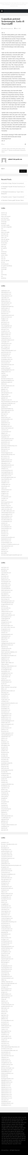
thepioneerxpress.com (7, 590)
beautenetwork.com (6, 539)
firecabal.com (4, 451)
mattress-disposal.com (7, 981)
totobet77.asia (4, 1075)
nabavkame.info (5, 819)
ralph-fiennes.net (5, 685)
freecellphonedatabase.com (8, 874)
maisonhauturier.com (6, 479)
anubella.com (4, 535)
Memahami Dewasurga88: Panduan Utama (12, 200)
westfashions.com (5, 705)
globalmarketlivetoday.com (8, 454)
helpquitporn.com (5, 463)
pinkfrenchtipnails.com (7, 948)
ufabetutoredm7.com (6, 1096)
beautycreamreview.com (7, 428)
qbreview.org (4, 606)
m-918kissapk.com (6, 817)
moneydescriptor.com (6, 928)
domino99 (3, 221)
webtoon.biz (4, 935)
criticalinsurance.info (6, 648)
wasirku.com (4, 738)
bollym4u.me (4, 807)
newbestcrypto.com (6, 907)
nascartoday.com (5, 486)
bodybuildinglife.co (6, 985)
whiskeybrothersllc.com (7, 1103)
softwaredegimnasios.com (7, 512)
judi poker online (5, 220)
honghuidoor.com (5, 629)
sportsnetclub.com (6, 906)
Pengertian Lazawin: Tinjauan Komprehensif (13, 197)
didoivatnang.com (5, 435)
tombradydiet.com (6, 354)
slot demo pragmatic (6, 227)
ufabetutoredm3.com (6, 1094)
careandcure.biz (5, 1027)
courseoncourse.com (6, 856)
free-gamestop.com (6, 879)
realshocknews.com (6, 990)
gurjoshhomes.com (6, 352)
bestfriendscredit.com (6, 382)
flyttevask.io (4, 812)
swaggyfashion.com (6, 715)
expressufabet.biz (5, 586)
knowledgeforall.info (6, 669)
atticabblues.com (5, 424)
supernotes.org (5, 1002)
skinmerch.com (5, 329)
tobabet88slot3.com (6, 1071)
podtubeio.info (5, 775)
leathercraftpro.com (6, 1036)
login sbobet (9, 1142)
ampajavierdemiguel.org (7, 306)
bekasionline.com (5, 579)
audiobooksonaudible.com (8, 537)
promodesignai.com (6, 526)
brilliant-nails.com (5, 722)
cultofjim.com (4, 320)
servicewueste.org (5, 608)
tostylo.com (4, 902)
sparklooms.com (5, 1066)
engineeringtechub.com (7, 958)
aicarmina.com (4, 313)
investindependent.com (7, 474)
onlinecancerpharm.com (7, 978)
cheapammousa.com (6, 399)
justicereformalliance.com (7, 340)
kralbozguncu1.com (6, 475)
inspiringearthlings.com (7, 472)
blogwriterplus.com (6, 849)
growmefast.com (5, 974)
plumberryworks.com (6, 1048)
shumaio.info (4, 780)
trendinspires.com (5, 710)
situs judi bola (4, 241)
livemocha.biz (4, 796)
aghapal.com (4, 389)
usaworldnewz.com (6, 294)
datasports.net (4, 955)
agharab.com (4, 398)
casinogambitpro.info (6, 853)
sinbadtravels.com (5, 881)
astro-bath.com (5, 387)
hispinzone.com (5, 623)
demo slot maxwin (5, 216)
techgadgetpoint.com (6, 965)
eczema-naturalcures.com (7, 385)
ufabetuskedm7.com (6, 1092)
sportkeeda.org (5, 1024)
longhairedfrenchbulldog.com (8, 921)
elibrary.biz (4, 384)
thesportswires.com (6, 937)
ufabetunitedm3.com (6, 1089)
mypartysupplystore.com (7, 315)
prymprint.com (5, 1022)
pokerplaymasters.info (6, 854)
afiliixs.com (4, 415)
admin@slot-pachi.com (8, 28)
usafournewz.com (5, 299)
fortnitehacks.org (5, 786)
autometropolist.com (6, 426)
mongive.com (4, 641)
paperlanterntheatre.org (7, 408)
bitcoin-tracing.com (6, 540)
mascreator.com (5, 481)
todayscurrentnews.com (7, 1073)
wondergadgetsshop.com (7, 369)
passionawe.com (5, 1045)
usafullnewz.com (5, 290)
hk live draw (4, 242)
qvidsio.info (4, 778)
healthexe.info (4, 749)
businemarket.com (5, 925)
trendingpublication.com (7, 1078)
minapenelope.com (6, 338)
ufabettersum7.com (6, 1084)
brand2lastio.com (5, 671)
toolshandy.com (5, 706)
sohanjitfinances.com (6, 1062)
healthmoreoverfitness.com (8, 615)
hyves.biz (3, 800)
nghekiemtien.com (5, 736)
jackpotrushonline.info (6, 870)
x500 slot (23, 1122)
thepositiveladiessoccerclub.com (9, 401)
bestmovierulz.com (6, 333)
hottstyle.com (4, 468)
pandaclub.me (4, 810)
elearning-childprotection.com (9, 666)
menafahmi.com (5, 482)
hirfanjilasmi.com (5, 1032)
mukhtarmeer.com (5, 484)
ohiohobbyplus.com (6, 343)
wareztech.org (4, 884)
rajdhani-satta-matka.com (7, 662)
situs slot (4, 1120)
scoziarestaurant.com (6, 521)
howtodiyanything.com (7, 470)
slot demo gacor (16, 1120)
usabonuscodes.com (6, 509)
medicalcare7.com (5, 636)
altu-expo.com (5, 391)
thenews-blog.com (6, 505)
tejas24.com (4, 740)
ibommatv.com (5, 576)
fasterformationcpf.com (7, 893)
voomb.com (4, 964)
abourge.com (4, 414)
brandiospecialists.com (7, 634)
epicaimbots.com (5, 442)
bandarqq (3, 223)
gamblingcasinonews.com (7, 601)
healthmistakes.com (6, 994)
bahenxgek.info (5, 862)
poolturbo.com (5, 742)
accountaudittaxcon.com (7, 1020)
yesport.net (4, 900)
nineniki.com (4, 632)
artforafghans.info (5, 745)
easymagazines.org (6, 1031)
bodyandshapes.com (6, 542)
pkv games (4, 248)
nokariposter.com (5, 650)
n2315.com (4, 678)
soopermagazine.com (6, 514)
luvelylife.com (4, 696)
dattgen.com (4, 433)
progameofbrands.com (7, 604)
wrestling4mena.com (6, 667)
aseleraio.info (4, 1011)
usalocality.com (5, 297)
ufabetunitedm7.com (6, 1091)
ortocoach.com (5, 1043)
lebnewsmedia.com (6, 361)
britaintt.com (4, 549)
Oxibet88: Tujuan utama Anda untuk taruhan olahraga (13, 148)
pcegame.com (5, 493)
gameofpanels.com (6, 653)
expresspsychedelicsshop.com (9, 445)
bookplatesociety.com (6, 359)
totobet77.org (4, 1076)
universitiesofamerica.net (7, 602)
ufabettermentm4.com (6, 1082)
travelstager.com (5, 708)
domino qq (4, 212)
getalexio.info (4, 1018)
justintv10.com (4, 729)
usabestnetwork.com (6, 886)
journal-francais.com (6, 727)
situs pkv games (5, 239)
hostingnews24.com (6, 466)
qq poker (17, 1134)
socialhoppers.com (6, 675)
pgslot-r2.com (4, 495)
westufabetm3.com (6, 1101)
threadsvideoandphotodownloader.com (11, 865)
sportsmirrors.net (5, 953)
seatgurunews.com (6, 371)
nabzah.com (4, 639)
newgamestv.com (5, 950)
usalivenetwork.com (6, 869)
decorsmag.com (5, 599)
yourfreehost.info (5, 348)
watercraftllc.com (5, 412)
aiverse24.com (4, 533)
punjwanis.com (5, 842)
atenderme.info (5, 764)
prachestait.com (5, 743)
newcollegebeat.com (6, 325)
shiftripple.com (5, 1057)
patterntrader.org (5, 997)
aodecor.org (4, 789)
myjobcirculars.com (6, 613)
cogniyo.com (4, 1029)
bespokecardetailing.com (7, 380)
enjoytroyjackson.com (6, 440)
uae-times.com (5, 567)
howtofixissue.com (6, 592)
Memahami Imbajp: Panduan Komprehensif (13, 183)
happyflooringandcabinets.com (9, 983)
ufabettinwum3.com (6, 1087)
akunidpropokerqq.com (7, 378)
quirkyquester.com (6, 1054)
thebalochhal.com (5, 301)
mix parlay (16, 1142)
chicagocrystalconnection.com (9, 824)
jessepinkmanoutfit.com (7, 888)
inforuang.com (4, 692)
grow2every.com (5, 458)
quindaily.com (4, 530)
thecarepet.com (5, 847)
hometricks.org (5, 1034)
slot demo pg (4, 234)
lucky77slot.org (5, 973)
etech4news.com (5, 444)
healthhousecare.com (6, 459)
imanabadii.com (5, 826)
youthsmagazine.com (6, 930)
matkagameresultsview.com (8, 643)
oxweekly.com (4, 701)
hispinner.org (4, 646)
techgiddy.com (5, 867)
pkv (2, 250)
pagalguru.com (5, 491)
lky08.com (4, 683)
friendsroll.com (5, 366)
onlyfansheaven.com (6, 682)
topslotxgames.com (6, 616)
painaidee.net (4, 932)
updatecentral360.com (7, 1006)
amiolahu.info (4, 756)
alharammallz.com (5, 417)
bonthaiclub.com (5, 355)
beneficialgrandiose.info (7, 770)
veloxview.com (5, 1099)
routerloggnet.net (5, 618)
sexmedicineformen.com (7, 1055)
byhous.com (4, 814)
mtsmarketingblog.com (7, 734)
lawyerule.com (5, 731)
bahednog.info (4, 860)
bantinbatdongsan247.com (7, 858)
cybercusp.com (5, 547)
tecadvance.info (5, 752)
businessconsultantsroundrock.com (10, 544)
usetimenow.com (5, 657)
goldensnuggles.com (6, 895)
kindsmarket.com (5, 694)
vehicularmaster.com (6, 303)
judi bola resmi (5, 218)
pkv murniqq (10, 1133)
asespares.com (5, 421)
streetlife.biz (4, 798)
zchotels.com (4, 498)
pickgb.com (4, 992)
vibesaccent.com (5, 304)
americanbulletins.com (7, 419)
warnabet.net (4, 805)
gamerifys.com (5, 569)
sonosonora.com (5, 362)
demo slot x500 (15, 1127)
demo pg (3, 246)
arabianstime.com (5, 422)
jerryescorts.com (5, 960)
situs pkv (3, 258)
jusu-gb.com (4, 846)
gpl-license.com (5, 456)
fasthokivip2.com (5, 914)
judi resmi (8, 1122)
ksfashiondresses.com (6, 995)
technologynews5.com (7, 502)
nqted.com (4, 488)
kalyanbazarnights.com (7, 625)
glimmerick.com (5, 322)
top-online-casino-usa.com (8, 627)
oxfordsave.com (5, 909)
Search (3, 168)
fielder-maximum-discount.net (8, 687)
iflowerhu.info (4, 823)
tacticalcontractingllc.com (7, 1068)
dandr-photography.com (7, 724)
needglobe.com (5, 1041)
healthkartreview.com (6, 461)
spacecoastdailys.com (6, 516)
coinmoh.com (4, 429)
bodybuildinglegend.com (7, 720)
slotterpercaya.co (5, 1059)
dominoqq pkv (5, 264)
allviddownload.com (6, 597)
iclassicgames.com (6, 911)
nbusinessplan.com (6, 581)
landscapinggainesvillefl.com (8, 477)
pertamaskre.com (5, 863)
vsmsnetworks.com (6, 572)
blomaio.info (4, 771)
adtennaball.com (5, 637)
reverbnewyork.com (6, 327)
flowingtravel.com (5, 630)
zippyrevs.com (5, 609)
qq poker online (17, 1117)
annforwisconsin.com (6, 317)
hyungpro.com (5, 939)
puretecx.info (4, 750)
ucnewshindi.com (5, 872)
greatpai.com (4, 407)
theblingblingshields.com (7, 946)
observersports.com (6, 916)
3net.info (3, 373)
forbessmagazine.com (6, 452)
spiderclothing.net (5, 368)
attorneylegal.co (5, 962)
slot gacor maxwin (10, 1124)
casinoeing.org (5, 794)
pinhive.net (4, 803)
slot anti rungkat (5, 1126)
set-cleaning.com (5, 525)
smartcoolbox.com (6, 1061)
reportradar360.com (6, 713)
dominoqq (4, 214)
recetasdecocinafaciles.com (8, 403)
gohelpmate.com (5, 660)
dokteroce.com (5, 726)
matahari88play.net (6, 927)
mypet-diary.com (5, 699)
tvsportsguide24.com (6, 967)
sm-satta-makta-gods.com (8, 510)
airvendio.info (4, 747)
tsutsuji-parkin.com (6, 396)
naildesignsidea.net (6, 405)
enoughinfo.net (5, 801)
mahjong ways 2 (17, 1129)
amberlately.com (5, 310)
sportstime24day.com (6, 943)
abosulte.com (4, 532)
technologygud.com (6, 988)
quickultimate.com (5, 1052)
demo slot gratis (5, 232)
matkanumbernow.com (7, 611)
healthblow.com (5, 659)
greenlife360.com (5, 583)
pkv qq (3, 262)
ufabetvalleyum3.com (6, 1098)
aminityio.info (4, 754)
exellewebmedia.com (6, 877)
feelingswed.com (5, 449)
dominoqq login (16, 1122)
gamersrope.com (5, 876)
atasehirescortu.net (6, 957)
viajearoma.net (4, 394)
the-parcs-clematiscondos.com (9, 844)
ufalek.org (3, 980)
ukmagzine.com (5, 883)
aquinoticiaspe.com (6, 920)
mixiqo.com (4, 1039)
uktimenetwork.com (6, 292)
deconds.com (4, 551)
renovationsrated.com (6, 519)
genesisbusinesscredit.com (8, 690)
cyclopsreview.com (6, 431)
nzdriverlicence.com (6, 489)
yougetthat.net (4, 904)
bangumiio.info (5, 766)
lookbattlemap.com (6, 897)
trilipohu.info (4, 828)
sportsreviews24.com (6, 969)
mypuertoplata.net (5, 588)
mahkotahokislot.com (6, 976)
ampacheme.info (5, 757)
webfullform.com (5, 595)
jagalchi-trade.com (6, 334)
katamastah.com (5, 1008)
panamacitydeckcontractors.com (9, 703)
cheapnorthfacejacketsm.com (8, 350)
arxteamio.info (4, 1017)
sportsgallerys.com (6, 951)
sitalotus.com (4, 1001)
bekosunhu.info (5, 768)
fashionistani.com (5, 447)
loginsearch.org (5, 787)
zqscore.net (4, 1010)
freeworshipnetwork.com (7, 410)
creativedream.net (5, 676)
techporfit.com (5, 578)
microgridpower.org (6, 1038)
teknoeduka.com (5, 503)
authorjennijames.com (6, 392)
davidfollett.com (5, 324)
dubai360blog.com (6, 971)
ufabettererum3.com (6, 1080)
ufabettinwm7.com (5, 1085)
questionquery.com (6, 719)
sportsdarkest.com (6, 934)
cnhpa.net (3, 999)
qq (2, 272)
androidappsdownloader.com (8, 655)
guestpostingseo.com (6, 851)
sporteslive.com (5, 944)
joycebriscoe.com (5, 311)
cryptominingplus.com (7, 918)
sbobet (3, 1142)
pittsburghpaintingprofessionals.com (10, 1046)
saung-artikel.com (5, 913)
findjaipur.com (4, 318)
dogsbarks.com (5, 436)
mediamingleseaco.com (7, 733)
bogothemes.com (5, 345)
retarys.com (4, 891)
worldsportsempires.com (7, 1004)
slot (4, 144)
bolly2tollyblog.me (6, 808)
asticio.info (3, 1013)
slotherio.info (4, 782)
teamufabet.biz (5, 594)
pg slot (3, 1124)
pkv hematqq (17, 1133)
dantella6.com (4, 620)
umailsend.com (5, 890)
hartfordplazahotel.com (7, 816)
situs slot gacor (20, 1124)
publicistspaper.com (6, 528)
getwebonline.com (6, 680)
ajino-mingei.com (5, 347)
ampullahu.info (5, 759)
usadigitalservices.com (7, 673)
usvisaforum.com (5, 331)
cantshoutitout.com (6, 585)
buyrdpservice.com (6, 898)
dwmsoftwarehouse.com (7, 438)
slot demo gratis (5, 225)
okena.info (3, 377)
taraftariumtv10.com (6, 717)
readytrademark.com (6, 518)
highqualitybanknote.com (7, 465)
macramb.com (5, 697)
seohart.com (4, 523)
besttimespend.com (6, 1025)
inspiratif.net (4, 571)
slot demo (3, 230)
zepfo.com (4, 500)
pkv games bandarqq (6, 265)
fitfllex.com (4, 689)
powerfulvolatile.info (6, 777)
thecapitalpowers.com (6, 1069)
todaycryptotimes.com (7, 507)
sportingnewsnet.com (6, 941)
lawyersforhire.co (5, 923)
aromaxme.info (5, 761)
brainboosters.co (5, 308)
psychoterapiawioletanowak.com (9, 1050)
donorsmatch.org (5, 791)
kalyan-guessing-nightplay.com (9, 652)
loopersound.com (5, 336)
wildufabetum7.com (6, 1105)
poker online (4, 255)
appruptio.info (4, 830)
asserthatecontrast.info (6, 763)
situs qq (3, 257)
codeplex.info (4, 375)
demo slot (3, 237)
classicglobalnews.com (7, 546)
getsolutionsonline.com (7, 645)
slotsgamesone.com (6, 622)
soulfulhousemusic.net (7, 1064)
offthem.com (4, 574)
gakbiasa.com (4, 821)
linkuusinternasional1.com (7, 364)
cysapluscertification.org (7, 784)
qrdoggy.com (4, 987)
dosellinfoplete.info (6, 773)
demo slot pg (4, 235)
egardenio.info (4, 1015)
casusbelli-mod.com (6, 357)
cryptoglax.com (5, 341)
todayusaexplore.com (6, 296)
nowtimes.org (4, 793)
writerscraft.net (4, 664)
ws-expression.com (6, 496)
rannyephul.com (5, 712)
